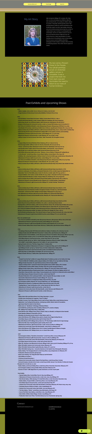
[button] (49, 4)
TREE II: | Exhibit (22, 111)
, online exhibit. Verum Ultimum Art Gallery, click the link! (40, 111)
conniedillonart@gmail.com (55, 406)
